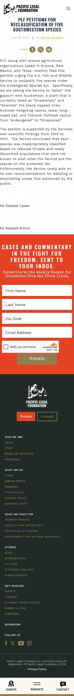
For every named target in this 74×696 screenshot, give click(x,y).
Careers (11, 596)
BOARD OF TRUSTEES (19, 453)
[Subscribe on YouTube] (21, 643)
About (9, 442)
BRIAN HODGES (52, 37)
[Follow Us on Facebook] (7, 643)
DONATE (11, 689)
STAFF (9, 448)
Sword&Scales (16, 558)
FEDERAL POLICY (16, 497)
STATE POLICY (14, 492)
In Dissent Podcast (19, 569)
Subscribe (12, 613)
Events (10, 591)
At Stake (11, 563)
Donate (26, 416)
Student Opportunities (22, 602)
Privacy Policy (37, 669)
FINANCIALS (12, 459)
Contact (47, 416)
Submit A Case (15, 608)
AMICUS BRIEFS (15, 481)
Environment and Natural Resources (33, 536)
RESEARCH (12, 486)
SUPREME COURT (16, 503)
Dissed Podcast (16, 575)
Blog (8, 552)
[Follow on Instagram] (29, 643)
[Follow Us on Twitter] (13, 643)
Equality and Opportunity (24, 525)
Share (23, 49)
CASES (9, 475)
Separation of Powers (21, 530)
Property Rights (17, 519)
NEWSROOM (12, 624)
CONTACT (63, 689)
